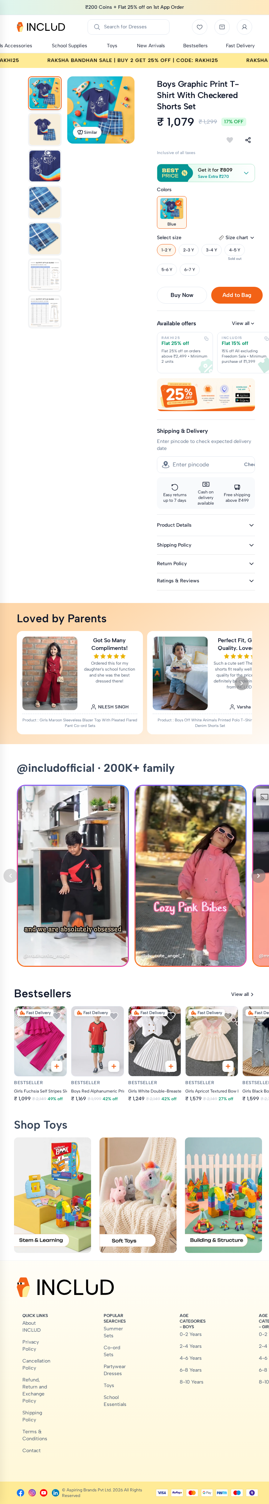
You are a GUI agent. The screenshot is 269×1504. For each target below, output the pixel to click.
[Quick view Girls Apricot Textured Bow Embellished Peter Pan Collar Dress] (228, 1066)
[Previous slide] (27, 683)
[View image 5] (45, 239)
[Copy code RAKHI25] (206, 338)
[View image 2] (45, 129)
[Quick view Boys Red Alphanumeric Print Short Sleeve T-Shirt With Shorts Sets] (113, 1066)
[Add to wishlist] (230, 140)
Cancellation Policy (36, 1364)
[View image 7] (45, 311)
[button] (206, 173)
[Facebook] (20, 1493)
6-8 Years (191, 1370)
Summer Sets (113, 1332)
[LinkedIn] (55, 1493)
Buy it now (181, 295)
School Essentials (115, 1400)
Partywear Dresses (115, 1370)
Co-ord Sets (112, 1351)
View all (240, 323)
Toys (109, 1385)
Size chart (237, 238)
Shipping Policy (32, 1416)
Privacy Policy (30, 1345)
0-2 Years (191, 1334)
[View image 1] (45, 93)
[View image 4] (45, 202)
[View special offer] (206, 394)
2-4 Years (191, 1346)
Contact (31, 1451)
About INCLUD (31, 1326)
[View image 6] (45, 275)
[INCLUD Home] (41, 27)
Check (251, 464)
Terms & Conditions (34, 1435)
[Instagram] (32, 1493)
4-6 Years (191, 1358)
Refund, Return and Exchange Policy (34, 1390)
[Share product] (248, 140)
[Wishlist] (199, 27)
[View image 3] (45, 166)
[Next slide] (242, 683)
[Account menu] (244, 27)
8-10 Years (192, 1382)
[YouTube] (43, 1493)
